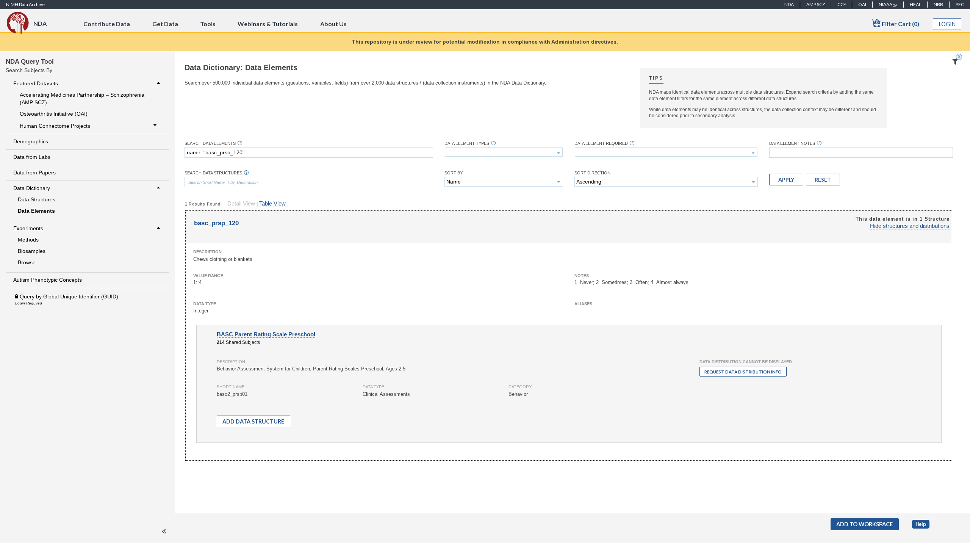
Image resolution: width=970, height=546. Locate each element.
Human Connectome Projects (55, 126)
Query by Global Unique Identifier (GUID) (68, 296)
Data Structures (36, 199)
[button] (786, 179)
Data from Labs (31, 157)
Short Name (230, 386)
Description (207, 251)
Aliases (583, 303)
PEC (960, 4)
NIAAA (888, 5)
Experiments (28, 228)
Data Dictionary (31, 188)
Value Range (208, 275)
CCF (841, 4)
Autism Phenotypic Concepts (47, 280)
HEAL (915, 4)
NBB (938, 4)
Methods (28, 240)
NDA (789, 4)
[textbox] (309, 152)
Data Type (204, 303)
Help (920, 524)
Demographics (30, 141)
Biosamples (31, 251)
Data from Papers (34, 172)
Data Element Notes (792, 143)
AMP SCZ (815, 4)
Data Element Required (601, 143)
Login (947, 24)
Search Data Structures (213, 173)
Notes (581, 275)
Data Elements (36, 211)
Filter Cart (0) (900, 23)
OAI (862, 4)
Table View (272, 204)
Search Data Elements (210, 143)
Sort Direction (592, 173)
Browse (27, 262)
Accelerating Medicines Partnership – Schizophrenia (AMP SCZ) (82, 98)
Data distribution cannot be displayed (745, 361)
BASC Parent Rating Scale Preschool (266, 334)
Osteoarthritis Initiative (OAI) (54, 114)
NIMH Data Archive (25, 4)
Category (520, 386)
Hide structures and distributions (910, 226)
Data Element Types (466, 143)
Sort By (453, 173)
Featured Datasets (35, 83)
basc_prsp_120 (216, 223)
